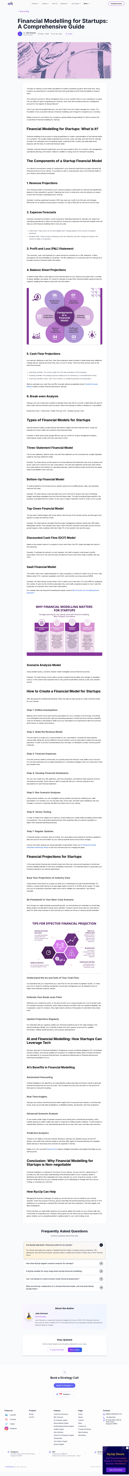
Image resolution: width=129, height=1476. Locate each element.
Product (34, 4)
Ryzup (31, 1414)
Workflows (82, 1435)
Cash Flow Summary (61, 1414)
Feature (45, 4)
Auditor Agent (59, 1429)
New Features (83, 1432)
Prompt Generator (84, 1429)
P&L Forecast (58, 1417)
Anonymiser (58, 1438)
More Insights (75, 1350)
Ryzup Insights (59, 1444)
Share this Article (58, 1350)
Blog (80, 1423)
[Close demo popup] (127, 1448)
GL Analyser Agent (60, 1420)
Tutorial (81, 1420)
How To (55, 4)
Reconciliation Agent (61, 1423)
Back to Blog (24, 11)
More (86, 4)
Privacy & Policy (96, 1467)
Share (70, 34)
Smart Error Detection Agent (64, 1435)
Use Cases (75, 4)
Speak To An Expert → (64, 1385)
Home (80, 1414)
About (80, 1417)
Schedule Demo (116, 4)
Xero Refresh (58, 1432)
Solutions (63, 4)
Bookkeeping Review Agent (64, 1426)
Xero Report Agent (60, 1441)
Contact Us (82, 1426)
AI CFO (31, 1417)
